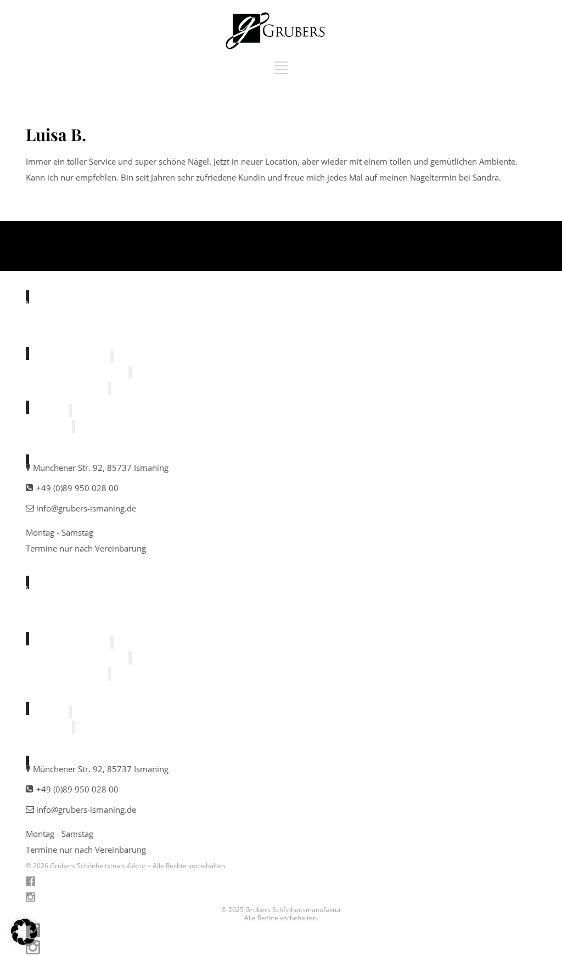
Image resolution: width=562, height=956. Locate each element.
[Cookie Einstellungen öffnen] (24, 941)
